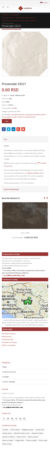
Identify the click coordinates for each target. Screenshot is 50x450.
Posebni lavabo (7, 339)
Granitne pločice (15, 430)
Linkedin (20, 418)
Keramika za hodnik (37, 433)
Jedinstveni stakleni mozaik (22, 433)
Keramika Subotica (9, 334)
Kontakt (6, 377)
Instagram (16, 418)
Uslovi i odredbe (9, 382)
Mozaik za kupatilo (7, 440)
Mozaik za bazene (33, 437)
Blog (4, 367)
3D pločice (5, 430)
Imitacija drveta (40, 430)
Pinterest (12, 418)
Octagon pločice (19, 440)
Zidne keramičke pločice (27, 117)
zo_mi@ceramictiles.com (33, 173)
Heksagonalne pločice (28, 430)
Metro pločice (7, 336)
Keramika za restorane (8, 437)
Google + (18, 129)
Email (23, 129)
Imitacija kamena (7, 433)
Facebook (4, 129)
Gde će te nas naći (9, 372)
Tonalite (14, 108)
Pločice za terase (7, 444)
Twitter (9, 129)
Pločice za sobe (43, 440)
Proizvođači (6, 117)
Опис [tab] (5, 139)
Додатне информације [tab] (11, 189)
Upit (6, 121)
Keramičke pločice (17, 114)
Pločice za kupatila (8, 345)
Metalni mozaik (21, 437)
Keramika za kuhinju (9, 342)
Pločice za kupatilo (31, 440)
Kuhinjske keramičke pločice (35, 114)
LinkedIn (13, 129)
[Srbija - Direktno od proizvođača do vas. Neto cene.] (25, 8)
